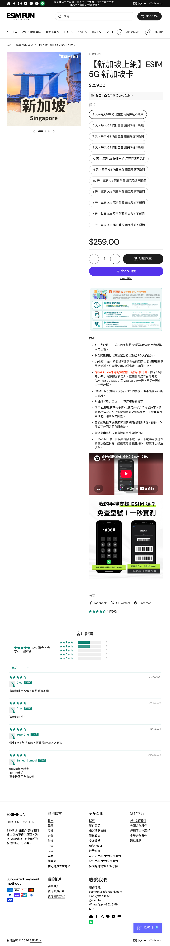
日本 (50, 820)
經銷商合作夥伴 (140, 830)
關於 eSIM (95, 846)
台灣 (50, 836)
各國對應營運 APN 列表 (104, 866)
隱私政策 (94, 836)
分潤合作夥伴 (138, 825)
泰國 (50, 851)
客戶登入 (53, 886)
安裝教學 (94, 841)
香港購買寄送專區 (59, 866)
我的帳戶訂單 (56, 891)
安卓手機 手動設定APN (103, 861)
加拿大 (52, 861)
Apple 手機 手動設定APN (105, 856)
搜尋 (92, 820)
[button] (149, 16)
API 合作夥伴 (138, 820)
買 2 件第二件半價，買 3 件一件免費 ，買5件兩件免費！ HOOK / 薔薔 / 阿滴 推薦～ (85, 3)
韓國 (50, 825)
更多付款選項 (126, 278)
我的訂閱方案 (56, 896)
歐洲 (50, 830)
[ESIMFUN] (21, 16)
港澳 (50, 841)
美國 (50, 856)
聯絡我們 (135, 841)
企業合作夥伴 (138, 836)
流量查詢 (94, 851)
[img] (17, 677)
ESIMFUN (36, 940)
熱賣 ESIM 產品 (24, 45)
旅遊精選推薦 (97, 830)
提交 (59, 16)
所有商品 (94, 825)
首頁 (9, 45)
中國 (50, 846)
